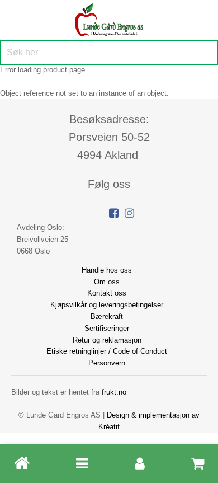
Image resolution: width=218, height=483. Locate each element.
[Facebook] (114, 213)
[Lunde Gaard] (109, 18)
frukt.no (114, 392)
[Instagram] (129, 213)
